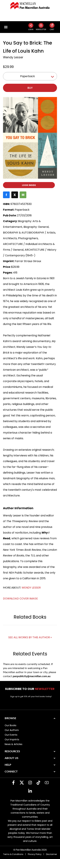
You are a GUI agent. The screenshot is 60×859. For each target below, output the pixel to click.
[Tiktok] (38, 782)
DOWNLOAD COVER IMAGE (20, 598)
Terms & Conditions (13, 854)
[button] (5, 27)
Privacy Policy (35, 854)
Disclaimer (51, 854)
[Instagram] (30, 782)
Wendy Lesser (13, 57)
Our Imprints (12, 739)
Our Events (11, 734)
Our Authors (12, 730)
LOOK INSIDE (29, 185)
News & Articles (13, 744)
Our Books (10, 725)
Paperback (27, 76)
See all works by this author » (30, 637)
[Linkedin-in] (30, 791)
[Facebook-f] (13, 782)
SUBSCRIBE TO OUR (30, 689)
